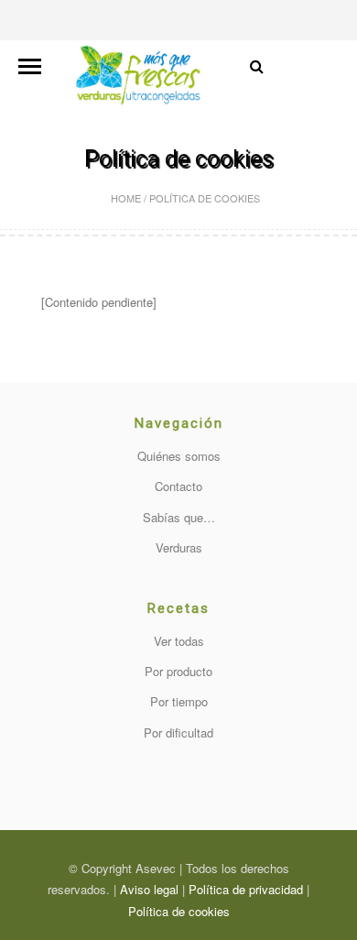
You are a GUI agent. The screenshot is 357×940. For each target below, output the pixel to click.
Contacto (178, 486)
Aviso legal (149, 889)
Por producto (178, 671)
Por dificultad (178, 732)
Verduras (179, 547)
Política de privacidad (246, 889)
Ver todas (179, 641)
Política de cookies (179, 911)
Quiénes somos (179, 456)
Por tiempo (179, 701)
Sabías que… (179, 517)
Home (126, 198)
